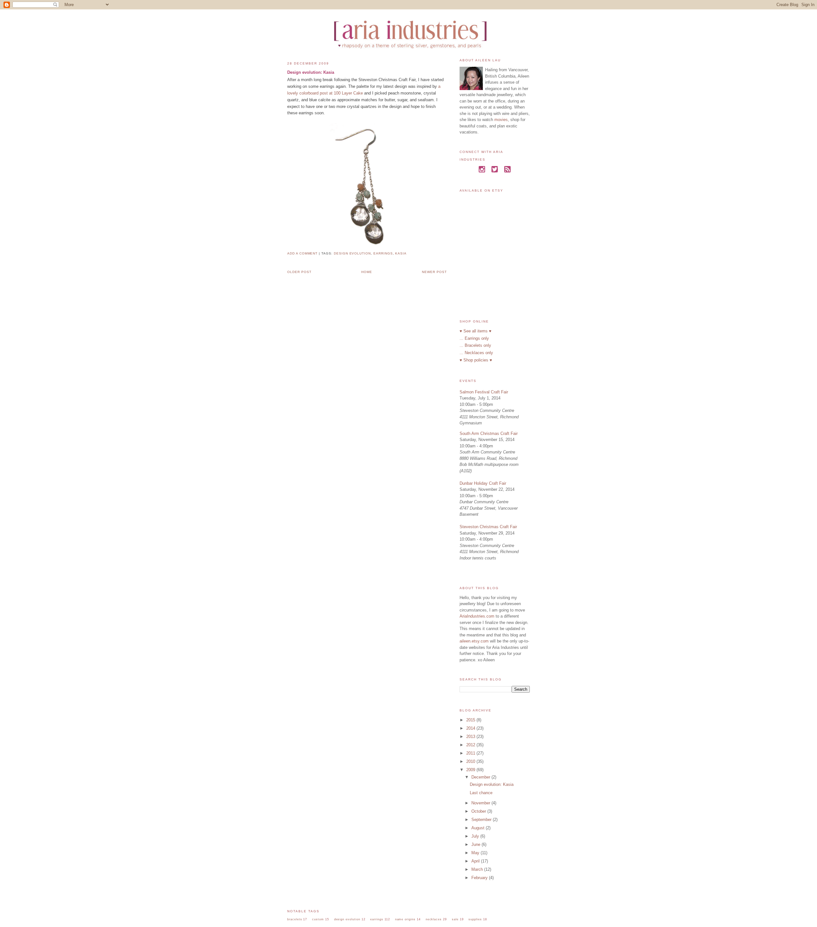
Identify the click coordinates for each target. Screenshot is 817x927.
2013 (471, 736)
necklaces (434, 919)
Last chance (481, 792)
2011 (471, 753)
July (475, 836)
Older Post (299, 272)
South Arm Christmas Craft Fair (489, 433)
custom (318, 919)
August (478, 827)
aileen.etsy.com (474, 641)
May (476, 852)
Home (366, 272)
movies (501, 119)
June (476, 844)
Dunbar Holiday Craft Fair (483, 483)
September (482, 819)
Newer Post (434, 272)
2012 (471, 744)
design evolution (352, 253)
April (476, 861)
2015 (471, 720)
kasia (401, 253)
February (480, 877)
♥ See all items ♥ (475, 331)
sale (455, 919)
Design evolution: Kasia (310, 72)
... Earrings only (474, 338)
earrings (383, 253)
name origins (405, 919)
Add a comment (302, 253)
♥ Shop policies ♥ (476, 360)
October (479, 811)
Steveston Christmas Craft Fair (488, 526)
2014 (471, 728)
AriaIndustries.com (477, 616)
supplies (475, 919)
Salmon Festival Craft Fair (484, 392)
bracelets (294, 919)
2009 (471, 769)
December (481, 777)
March (477, 869)
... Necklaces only (476, 352)
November (481, 803)
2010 (471, 761)
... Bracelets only (475, 345)
